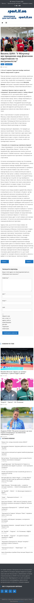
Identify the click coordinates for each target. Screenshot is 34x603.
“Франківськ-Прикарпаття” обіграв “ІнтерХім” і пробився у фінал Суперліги (15, 542)
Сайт (3, 307)
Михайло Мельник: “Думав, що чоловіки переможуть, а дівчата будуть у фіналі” (13, 372)
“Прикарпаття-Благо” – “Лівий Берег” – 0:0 (13, 548)
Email (4, 300)
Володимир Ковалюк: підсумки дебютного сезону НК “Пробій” (17, 447)
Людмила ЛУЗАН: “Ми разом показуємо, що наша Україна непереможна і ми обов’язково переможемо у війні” (16, 432)
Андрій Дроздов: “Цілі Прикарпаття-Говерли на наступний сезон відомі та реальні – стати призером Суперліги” (17, 465)
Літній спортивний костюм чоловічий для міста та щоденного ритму (16, 472)
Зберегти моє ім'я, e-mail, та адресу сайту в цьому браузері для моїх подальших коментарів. (6, 322)
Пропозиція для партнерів (14, 3)
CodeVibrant (21, 601)
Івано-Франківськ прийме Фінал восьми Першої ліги (17, 552)
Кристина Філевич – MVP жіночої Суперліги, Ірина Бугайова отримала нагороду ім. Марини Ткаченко (16, 502)
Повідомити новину (27, 3)
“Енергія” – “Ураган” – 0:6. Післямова (12, 402)
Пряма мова (9, 64)
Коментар (5, 278)
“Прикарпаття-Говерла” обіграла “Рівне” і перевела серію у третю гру (16, 514)
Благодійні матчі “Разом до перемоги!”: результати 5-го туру (6, 261)
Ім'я (3, 294)
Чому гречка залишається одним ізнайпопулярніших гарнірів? (17, 453)
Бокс (2, 64)
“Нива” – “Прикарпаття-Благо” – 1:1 (11, 497)
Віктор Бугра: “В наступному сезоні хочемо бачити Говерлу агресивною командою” (16, 459)
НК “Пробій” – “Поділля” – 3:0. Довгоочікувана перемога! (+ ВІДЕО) (15, 536)
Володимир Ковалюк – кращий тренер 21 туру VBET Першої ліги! (16, 526)
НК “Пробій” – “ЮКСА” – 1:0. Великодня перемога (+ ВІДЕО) (16, 491)
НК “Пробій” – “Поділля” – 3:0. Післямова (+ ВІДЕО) (16, 531)
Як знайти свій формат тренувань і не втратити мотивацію (15, 520)
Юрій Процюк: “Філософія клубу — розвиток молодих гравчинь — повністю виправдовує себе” (16, 486)
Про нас (4, 3)
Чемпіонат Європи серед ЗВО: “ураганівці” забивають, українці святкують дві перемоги (29, 261)
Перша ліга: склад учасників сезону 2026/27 (14, 442)
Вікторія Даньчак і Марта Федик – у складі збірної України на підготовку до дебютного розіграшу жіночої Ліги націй (16, 479)
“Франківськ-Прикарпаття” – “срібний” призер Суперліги (15, 508)
